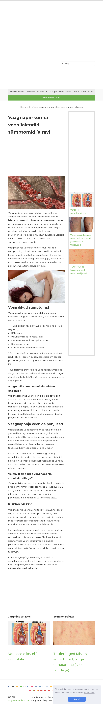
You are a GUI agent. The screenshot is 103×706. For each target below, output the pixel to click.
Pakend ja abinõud (37, 92)
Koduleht (25, 107)
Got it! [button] (77, 699)
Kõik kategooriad (51, 97)
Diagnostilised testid (60, 92)
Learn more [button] (89, 693)
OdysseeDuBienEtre (18, 700)
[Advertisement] (51, 23)
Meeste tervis (17, 92)
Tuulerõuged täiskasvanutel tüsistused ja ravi (78, 270)
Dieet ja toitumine (83, 92)
